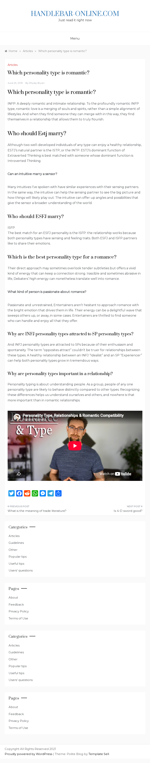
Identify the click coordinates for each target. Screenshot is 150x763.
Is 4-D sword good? (128, 511)
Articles (13, 65)
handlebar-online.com (75, 14)
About (13, 597)
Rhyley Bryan (37, 82)
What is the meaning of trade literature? (37, 511)
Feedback (16, 604)
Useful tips (16, 563)
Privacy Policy (19, 611)
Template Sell (98, 754)
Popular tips (18, 556)
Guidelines (16, 543)
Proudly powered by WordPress (29, 754)
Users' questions (21, 570)
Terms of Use (18, 618)
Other (13, 550)
